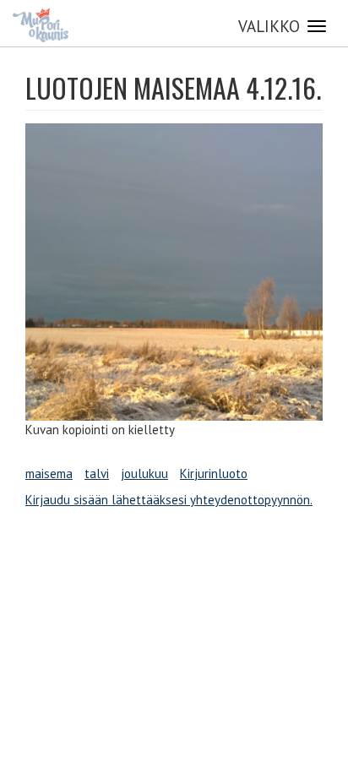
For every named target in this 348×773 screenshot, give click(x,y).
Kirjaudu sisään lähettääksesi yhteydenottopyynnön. (169, 500)
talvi (96, 473)
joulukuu (144, 473)
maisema (49, 473)
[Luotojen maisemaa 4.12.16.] (174, 272)
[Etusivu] (40, 25)
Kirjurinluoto (213, 473)
